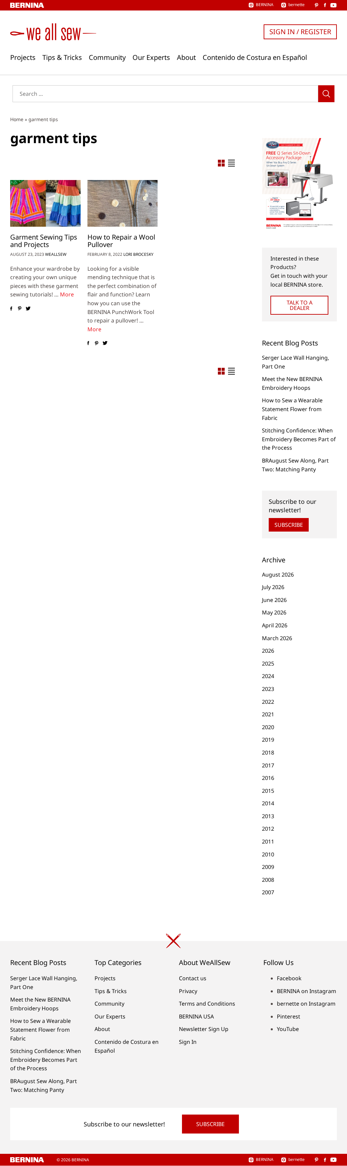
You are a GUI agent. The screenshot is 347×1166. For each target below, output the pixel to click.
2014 (268, 803)
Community (107, 57)
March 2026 (277, 638)
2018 (268, 752)
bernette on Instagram (306, 1003)
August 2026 (278, 574)
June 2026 (274, 600)
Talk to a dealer (299, 305)
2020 (268, 727)
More (67, 294)
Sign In (188, 1042)
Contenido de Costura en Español (255, 57)
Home (16, 119)
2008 (268, 879)
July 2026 (273, 587)
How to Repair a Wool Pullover (121, 240)
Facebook (289, 978)
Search (326, 93)
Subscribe (288, 525)
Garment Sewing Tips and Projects (43, 240)
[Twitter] (28, 308)
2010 (268, 854)
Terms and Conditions (207, 1003)
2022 (268, 701)
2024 (268, 676)
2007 (268, 892)
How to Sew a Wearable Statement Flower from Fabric (292, 409)
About (186, 57)
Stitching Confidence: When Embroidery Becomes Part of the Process (299, 439)
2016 (268, 778)
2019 (268, 739)
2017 (268, 765)
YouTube (288, 1029)
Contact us (192, 978)
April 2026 (274, 625)
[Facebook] (11, 308)
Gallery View (221, 163)
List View (231, 163)
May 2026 (274, 612)
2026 (268, 650)
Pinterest (288, 1016)
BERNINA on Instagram (306, 991)
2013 (268, 816)
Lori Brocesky (138, 254)
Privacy (188, 991)
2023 (268, 689)
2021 (268, 714)
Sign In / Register (300, 31)
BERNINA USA (196, 1016)
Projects (23, 57)
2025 (268, 663)
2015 (268, 790)
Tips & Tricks (62, 57)
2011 (268, 841)
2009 (268, 867)
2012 (268, 828)
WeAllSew (55, 254)
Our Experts (151, 57)
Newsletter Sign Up (203, 1029)
